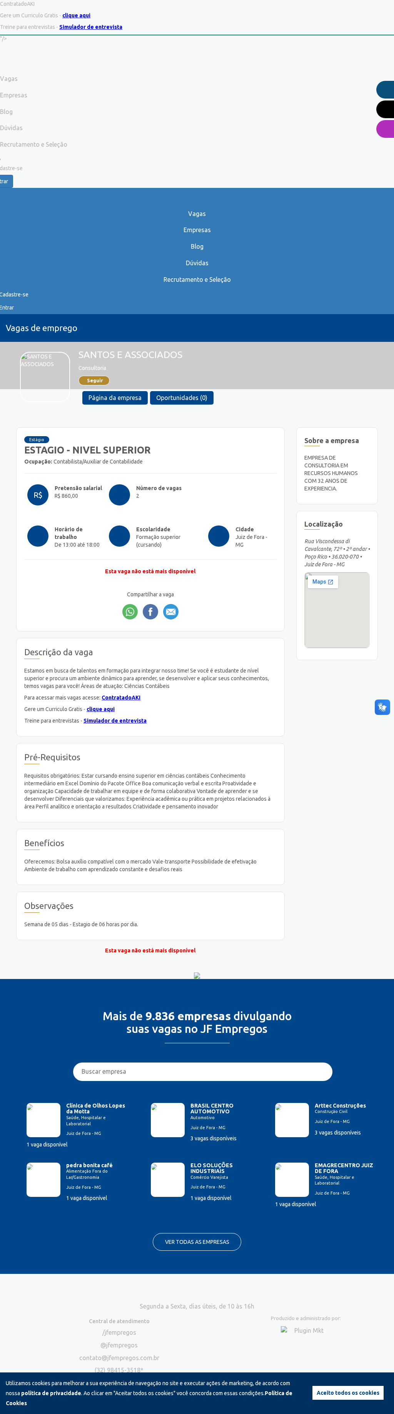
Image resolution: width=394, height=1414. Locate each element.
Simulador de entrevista (90, 27)
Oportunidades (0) (181, 397)
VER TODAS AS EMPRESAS (197, 1242)
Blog (197, 246)
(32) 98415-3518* (119, 1370)
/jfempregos (119, 1332)
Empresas (197, 229)
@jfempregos (119, 1345)
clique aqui (76, 15)
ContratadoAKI (121, 697)
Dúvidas (197, 262)
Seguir (95, 380)
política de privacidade (51, 1393)
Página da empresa (115, 397)
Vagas (197, 213)
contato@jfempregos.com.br (119, 1357)
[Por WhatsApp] (130, 611)
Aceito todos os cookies (348, 1393)
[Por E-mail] (171, 611)
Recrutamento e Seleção (197, 279)
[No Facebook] (150, 611)
